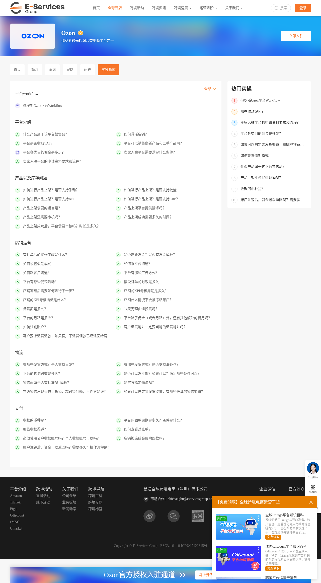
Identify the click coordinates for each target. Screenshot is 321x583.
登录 (302, 8)
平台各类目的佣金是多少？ (44, 152)
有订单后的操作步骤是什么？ (46, 255)
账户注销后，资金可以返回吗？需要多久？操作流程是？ (67, 447)
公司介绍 (69, 496)
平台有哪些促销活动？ (40, 282)
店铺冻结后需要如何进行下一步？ (49, 291)
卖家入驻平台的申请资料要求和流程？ (53, 161)
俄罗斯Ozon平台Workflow (42, 106)
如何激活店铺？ (136, 134)
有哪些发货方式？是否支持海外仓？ (152, 365)
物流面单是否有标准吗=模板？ (47, 383)
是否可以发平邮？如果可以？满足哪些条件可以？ (162, 374)
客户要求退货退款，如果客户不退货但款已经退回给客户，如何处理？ (68, 336)
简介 (34, 69)
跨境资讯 (159, 8)
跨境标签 (95, 509)
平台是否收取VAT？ (38, 143)
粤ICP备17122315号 (192, 546)
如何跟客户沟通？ (37, 273)
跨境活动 (137, 8)
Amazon (16, 496)
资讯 (52, 69)
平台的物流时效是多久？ (42, 374)
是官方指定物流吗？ (139, 383)
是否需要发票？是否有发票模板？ (150, 255)
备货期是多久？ (35, 309)
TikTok (15, 502)
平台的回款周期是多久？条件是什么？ (154, 420)
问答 (87, 69)
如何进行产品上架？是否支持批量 (150, 190)
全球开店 (115, 8)
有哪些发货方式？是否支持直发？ (49, 365)
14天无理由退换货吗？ (141, 309)
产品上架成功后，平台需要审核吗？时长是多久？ (61, 226)
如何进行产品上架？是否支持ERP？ (152, 199)
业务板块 (69, 502)
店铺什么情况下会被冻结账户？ (148, 300)
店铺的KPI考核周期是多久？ (146, 291)
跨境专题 (95, 502)
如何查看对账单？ (138, 429)
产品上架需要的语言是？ (42, 208)
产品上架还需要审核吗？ (42, 217)
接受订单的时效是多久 (141, 282)
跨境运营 (181, 8)
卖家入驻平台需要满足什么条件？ (150, 152)
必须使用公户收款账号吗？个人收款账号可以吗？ (61, 438)
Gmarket (16, 528)
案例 (69, 69)
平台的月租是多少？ (39, 318)
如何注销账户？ (35, 327)
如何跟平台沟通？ (138, 264)
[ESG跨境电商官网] (37, 8)
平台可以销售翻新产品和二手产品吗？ (154, 143)
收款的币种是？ (35, 420)
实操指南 (109, 69)
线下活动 (43, 502)
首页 (96, 8)
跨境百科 (95, 496)
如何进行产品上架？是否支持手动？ (51, 190)
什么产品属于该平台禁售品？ (46, 134)
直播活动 (43, 496)
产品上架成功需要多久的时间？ (148, 217)
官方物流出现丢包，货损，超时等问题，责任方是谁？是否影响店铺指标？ (68, 392)
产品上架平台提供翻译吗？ (145, 208)
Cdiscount (17, 515)
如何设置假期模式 (37, 264)
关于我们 (232, 8)
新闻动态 (69, 509)
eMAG (15, 522)
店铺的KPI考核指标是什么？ (45, 300)
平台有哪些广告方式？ (141, 273)
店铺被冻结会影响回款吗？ (145, 438)
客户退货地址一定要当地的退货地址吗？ (155, 327)
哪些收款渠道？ (35, 429)
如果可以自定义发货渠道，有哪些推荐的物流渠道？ (164, 392)
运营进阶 (207, 8)
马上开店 (206, 575)
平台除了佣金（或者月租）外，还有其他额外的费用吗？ (168, 318)
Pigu (13, 509)
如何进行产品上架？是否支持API (48, 199)
